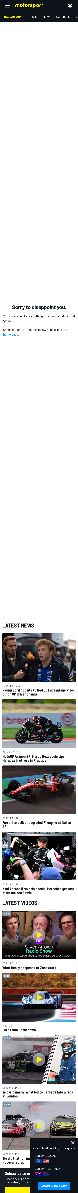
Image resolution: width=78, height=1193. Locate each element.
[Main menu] (7, 5)
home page (10, 334)
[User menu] (70, 6)
